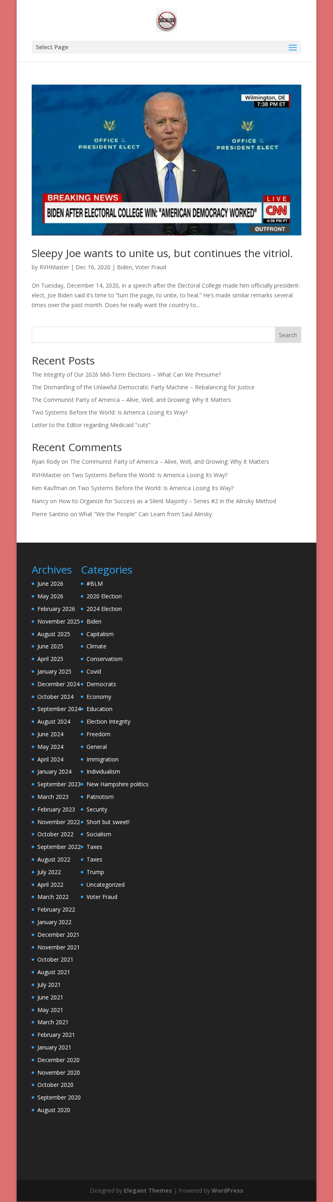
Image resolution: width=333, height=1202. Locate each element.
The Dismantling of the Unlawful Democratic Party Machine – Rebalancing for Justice (143, 387)
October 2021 (55, 959)
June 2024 (50, 734)
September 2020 (59, 1097)
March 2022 (53, 897)
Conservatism (104, 659)
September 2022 (59, 847)
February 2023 (56, 809)
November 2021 (58, 947)
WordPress (227, 1190)
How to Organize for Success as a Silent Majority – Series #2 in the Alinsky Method (167, 501)
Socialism (98, 834)
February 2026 (56, 609)
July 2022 (49, 872)
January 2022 (54, 922)
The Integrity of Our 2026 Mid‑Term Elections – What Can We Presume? (126, 374)
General (96, 746)
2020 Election (104, 596)
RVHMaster (54, 267)
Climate (96, 646)
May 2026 (50, 596)
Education (99, 709)
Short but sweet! (108, 822)
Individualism (103, 771)
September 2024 (59, 709)
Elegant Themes (148, 1190)
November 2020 (58, 1072)
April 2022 (50, 884)
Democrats (101, 684)
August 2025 (53, 634)
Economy (98, 696)
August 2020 (53, 1110)
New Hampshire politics (117, 784)
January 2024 (54, 771)
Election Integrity (108, 721)
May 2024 (50, 746)
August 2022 (53, 859)
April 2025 (50, 659)
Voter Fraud (150, 267)
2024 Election (104, 609)
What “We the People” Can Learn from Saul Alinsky (145, 514)
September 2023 (59, 784)
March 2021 (53, 1022)
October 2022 (55, 834)
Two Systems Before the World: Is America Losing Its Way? (110, 412)
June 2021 (50, 997)
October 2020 (55, 1085)
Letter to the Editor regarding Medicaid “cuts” (91, 425)
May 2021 (50, 1010)
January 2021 (54, 1047)
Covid (93, 671)
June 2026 (50, 583)
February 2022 (56, 909)
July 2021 (49, 984)
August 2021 (53, 972)
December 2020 (58, 1060)
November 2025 (58, 621)
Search (288, 335)
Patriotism (100, 797)
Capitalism (100, 634)
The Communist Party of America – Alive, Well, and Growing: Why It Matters (131, 400)
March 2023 (53, 797)
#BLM (94, 583)
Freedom (98, 734)
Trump (95, 872)
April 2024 (50, 759)
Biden (124, 267)
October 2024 (55, 696)
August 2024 (53, 721)
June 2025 (50, 646)
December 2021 (58, 934)
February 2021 (56, 1034)
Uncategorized (105, 884)
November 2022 (58, 822)
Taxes (94, 847)
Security (96, 809)
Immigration (102, 759)
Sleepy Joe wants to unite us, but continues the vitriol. (162, 253)
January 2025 (54, 671)
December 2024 (58, 684)
